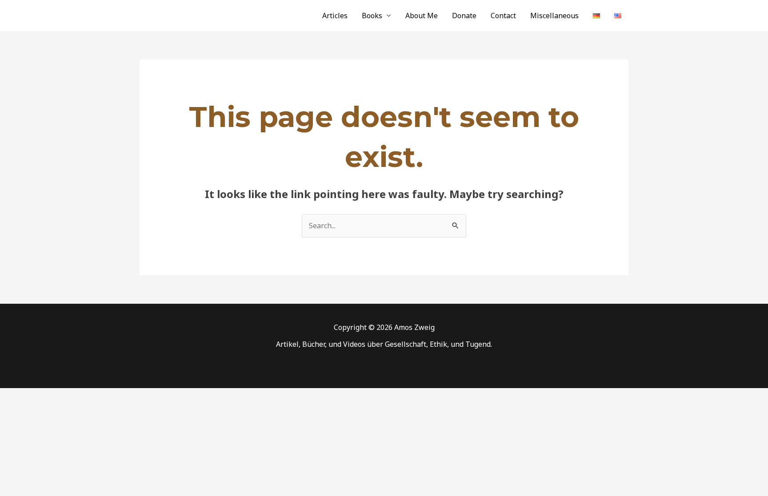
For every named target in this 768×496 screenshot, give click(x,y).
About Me (421, 15)
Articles (335, 15)
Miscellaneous (554, 15)
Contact (503, 15)
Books (372, 15)
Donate (464, 15)
